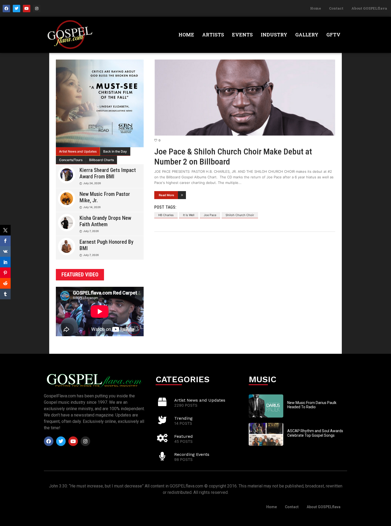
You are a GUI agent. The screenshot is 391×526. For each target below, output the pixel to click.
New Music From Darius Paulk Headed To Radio (311, 405)
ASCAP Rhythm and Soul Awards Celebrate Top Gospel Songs (315, 433)
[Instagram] (36, 8)
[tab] (78, 151)
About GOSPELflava (369, 8)
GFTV (333, 34)
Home (315, 8)
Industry (274, 34)
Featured (183, 436)
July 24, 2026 (92, 183)
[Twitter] (16, 8)
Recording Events (191, 454)
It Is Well (188, 215)
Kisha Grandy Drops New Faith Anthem (105, 221)
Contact (336, 8)
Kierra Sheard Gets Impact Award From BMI (108, 173)
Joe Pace (210, 215)
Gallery (306, 34)
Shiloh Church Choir (240, 215)
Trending (183, 418)
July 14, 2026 (92, 207)
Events (242, 34)
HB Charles (166, 215)
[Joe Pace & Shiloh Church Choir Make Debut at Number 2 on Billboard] (244, 98)
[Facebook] (6, 8)
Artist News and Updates (78, 151)
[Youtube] (26, 8)
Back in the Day (115, 151)
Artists (213, 34)
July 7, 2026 (91, 231)
